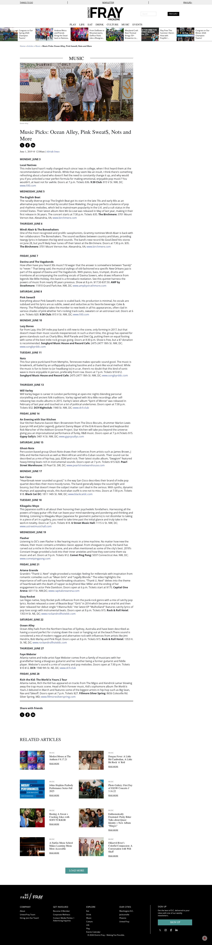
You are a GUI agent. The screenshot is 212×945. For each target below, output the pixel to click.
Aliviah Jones (53, 151)
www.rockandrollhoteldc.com (58, 613)
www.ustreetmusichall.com (36, 526)
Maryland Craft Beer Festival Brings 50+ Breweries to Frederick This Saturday (131, 37)
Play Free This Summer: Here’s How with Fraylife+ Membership (167, 35)
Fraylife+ (187, 2)
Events (137, 24)
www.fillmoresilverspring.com (58, 696)
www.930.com (28, 185)
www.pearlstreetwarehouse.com (86, 465)
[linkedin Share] (33, 145)
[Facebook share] (27, 145)
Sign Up (175, 922)
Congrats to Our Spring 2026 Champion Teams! (26, 34)
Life (82, 24)
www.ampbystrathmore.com (89, 285)
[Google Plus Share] (165, 930)
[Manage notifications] (204, 938)
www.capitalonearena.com (63, 590)
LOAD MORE (76, 870)
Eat (90, 24)
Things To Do (26, 2)
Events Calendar (93, 932)
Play (73, 24)
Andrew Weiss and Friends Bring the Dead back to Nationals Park (61, 35)
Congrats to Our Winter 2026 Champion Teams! (202, 34)
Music (125, 24)
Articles (30, 46)
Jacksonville (124, 914)
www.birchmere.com (65, 217)
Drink (100, 24)
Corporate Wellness (61, 914)
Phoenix (122, 918)
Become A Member (61, 911)
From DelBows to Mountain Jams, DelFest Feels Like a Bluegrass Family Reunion (97, 35)
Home (22, 46)
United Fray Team (27, 914)
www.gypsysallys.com (71, 436)
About (22, 911)
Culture (112, 24)
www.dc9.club (81, 407)
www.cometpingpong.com (35, 558)
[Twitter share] (22, 145)
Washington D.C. (126, 911)
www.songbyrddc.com (33, 346)
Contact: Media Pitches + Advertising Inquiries (63, 919)
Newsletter (108, 2)
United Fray (124, 921)
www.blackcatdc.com (80, 494)
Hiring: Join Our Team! (29, 918)
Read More (54, 763)
